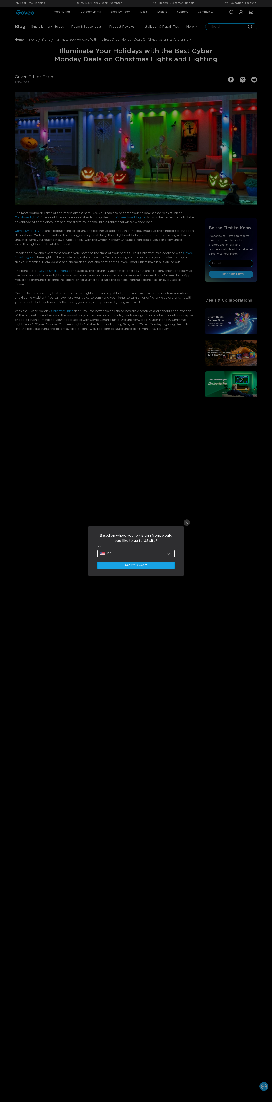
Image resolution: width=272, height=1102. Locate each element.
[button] (136, 553)
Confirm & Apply (136, 565)
